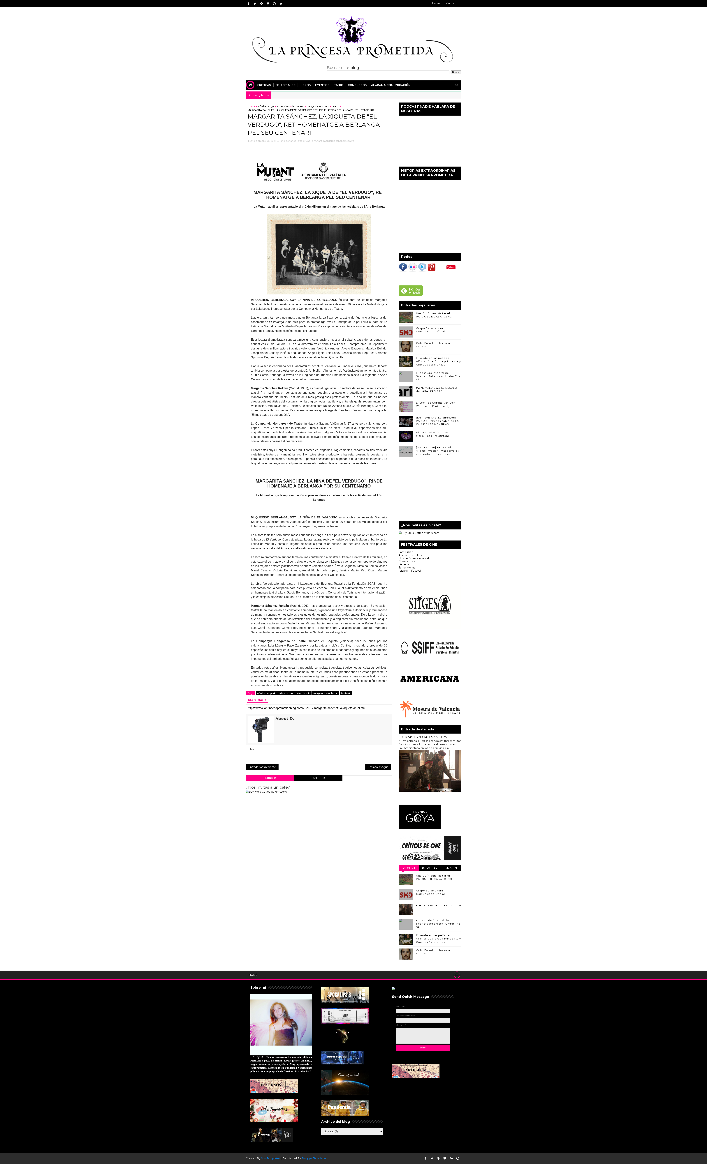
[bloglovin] (268, 3)
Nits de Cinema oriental (414, 558)
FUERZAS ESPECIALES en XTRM (423, 737)
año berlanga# (266, 693)
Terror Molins (407, 567)
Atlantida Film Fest (411, 555)
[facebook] (248, 3)
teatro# (345, 693)
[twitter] (255, 3)
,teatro (350, 140)
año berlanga (266, 106)
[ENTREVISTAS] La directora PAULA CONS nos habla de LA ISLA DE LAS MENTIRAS (437, 421)
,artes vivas (303, 140)
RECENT (409, 868)
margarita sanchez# (325, 693)
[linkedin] (281, 3)
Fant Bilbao (406, 552)
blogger (270, 778)
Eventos (322, 85)
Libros (305, 85)
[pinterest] (261, 3)
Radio (338, 85)
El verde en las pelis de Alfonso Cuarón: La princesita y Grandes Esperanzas (438, 361)
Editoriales (285, 85)
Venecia (404, 564)
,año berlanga (288, 140)
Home (436, 3)
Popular (430, 868)
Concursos (357, 85)
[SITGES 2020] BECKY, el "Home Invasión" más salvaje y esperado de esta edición (438, 450)
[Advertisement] (430, 490)
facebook (318, 778)
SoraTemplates (270, 1158)
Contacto (452, 3)
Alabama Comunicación (391, 85)
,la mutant (316, 140)
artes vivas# (286, 693)
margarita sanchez (318, 106)
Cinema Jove (407, 561)
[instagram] (274, 3)
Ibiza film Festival (410, 570)
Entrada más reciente (262, 767)
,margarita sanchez (334, 140)
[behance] (451, 1158)
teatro (335, 106)
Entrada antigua (378, 767)
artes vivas (283, 106)
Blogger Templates (314, 1158)
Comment (450, 868)
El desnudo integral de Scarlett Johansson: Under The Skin (438, 376)
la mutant (298, 106)
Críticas (264, 85)
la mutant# (303, 693)
